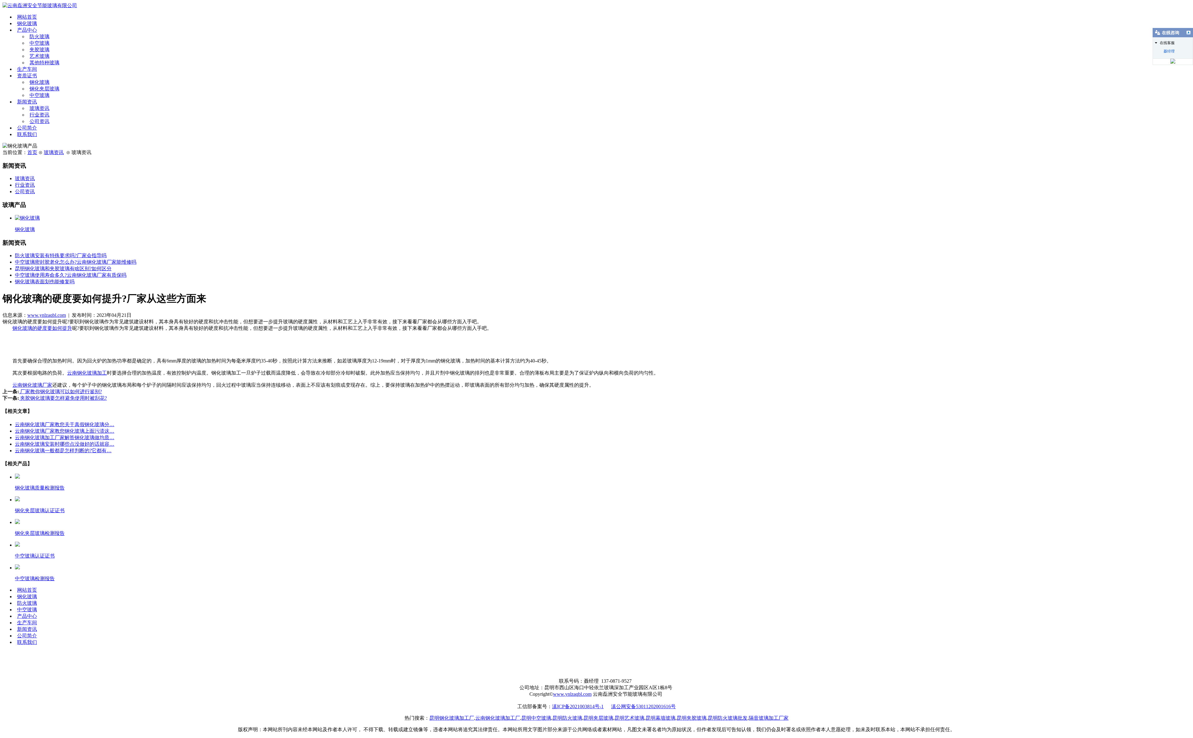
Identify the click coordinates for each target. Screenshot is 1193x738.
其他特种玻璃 (44, 62)
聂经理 (1169, 51)
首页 (32, 152)
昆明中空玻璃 (536, 718)
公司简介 (27, 127)
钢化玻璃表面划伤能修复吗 (45, 281)
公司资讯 (39, 121)
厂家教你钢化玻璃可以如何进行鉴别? (60, 391)
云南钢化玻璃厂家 (32, 385)
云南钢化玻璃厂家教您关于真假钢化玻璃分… (64, 424)
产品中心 (27, 30)
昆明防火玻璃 (567, 718)
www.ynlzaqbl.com (46, 315)
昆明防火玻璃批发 (727, 718)
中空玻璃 (39, 43)
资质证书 (27, 75)
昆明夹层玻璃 (598, 718)
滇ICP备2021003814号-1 (578, 706)
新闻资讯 (27, 101)
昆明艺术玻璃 (629, 718)
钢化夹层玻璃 (44, 88)
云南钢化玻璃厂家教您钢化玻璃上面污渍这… (64, 431)
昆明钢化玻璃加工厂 (451, 718)
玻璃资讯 (39, 108)
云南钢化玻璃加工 (87, 373)
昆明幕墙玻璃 (660, 718)
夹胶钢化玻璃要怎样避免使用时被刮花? (63, 398)
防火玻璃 (39, 36)
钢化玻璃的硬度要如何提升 (42, 328)
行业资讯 (39, 114)
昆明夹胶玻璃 (691, 718)
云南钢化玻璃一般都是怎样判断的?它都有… (63, 450)
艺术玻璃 (39, 56)
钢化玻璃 (27, 23)
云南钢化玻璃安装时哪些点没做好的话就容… (64, 444)
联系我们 (27, 134)
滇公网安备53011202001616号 (643, 706)
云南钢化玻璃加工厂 (497, 718)
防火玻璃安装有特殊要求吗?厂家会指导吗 (61, 255)
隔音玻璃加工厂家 (768, 718)
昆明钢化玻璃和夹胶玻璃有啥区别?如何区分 (63, 268)
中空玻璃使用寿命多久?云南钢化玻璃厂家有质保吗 (70, 275)
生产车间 (27, 69)
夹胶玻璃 (39, 49)
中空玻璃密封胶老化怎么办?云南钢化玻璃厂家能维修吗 (75, 262)
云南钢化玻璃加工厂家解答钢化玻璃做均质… (64, 437)
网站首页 (27, 17)
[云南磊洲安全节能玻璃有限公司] (39, 5)
